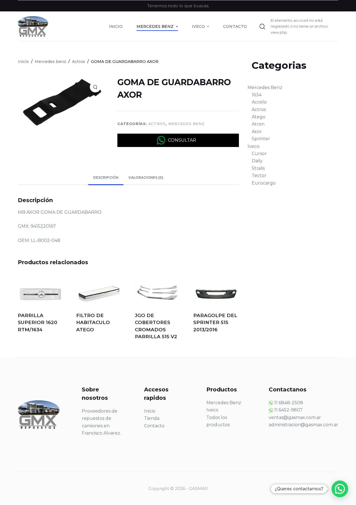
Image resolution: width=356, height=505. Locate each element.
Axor (257, 131)
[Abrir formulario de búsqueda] (262, 26)
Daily (257, 160)
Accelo (259, 102)
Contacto (154, 425)
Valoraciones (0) (145, 177)
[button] (340, 489)
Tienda (151, 418)
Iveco (253, 146)
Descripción (105, 177)
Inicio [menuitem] (116, 26)
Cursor (259, 153)
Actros (157, 123)
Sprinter (261, 138)
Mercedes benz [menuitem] (155, 26)
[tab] (105, 178)
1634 (256, 94)
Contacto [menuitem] (235, 26)
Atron (258, 124)
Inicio (149, 411)
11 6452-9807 (288, 410)
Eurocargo (264, 183)
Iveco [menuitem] (198, 26)
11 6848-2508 (288, 402)
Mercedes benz (186, 123)
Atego (258, 116)
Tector (259, 175)
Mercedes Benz (265, 87)
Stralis (258, 168)
